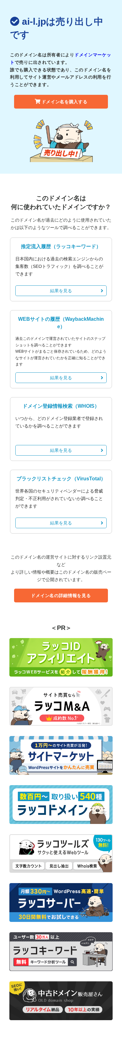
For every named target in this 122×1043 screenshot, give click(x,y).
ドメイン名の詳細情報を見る (61, 595)
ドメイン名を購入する (65, 101)
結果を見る (61, 290)
